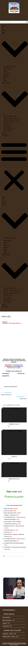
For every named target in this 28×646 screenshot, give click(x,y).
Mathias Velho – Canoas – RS (10, 636)
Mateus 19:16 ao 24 (14, 478)
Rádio (5, 78)
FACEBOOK (9, 366)
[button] (14, 166)
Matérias (5, 76)
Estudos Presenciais (9, 66)
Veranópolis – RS (8, 128)
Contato (3, 133)
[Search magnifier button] (27, 22)
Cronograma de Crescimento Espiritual (13, 543)
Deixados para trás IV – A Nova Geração (14, 526)
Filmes (5, 71)
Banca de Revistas (8, 508)
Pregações (6, 73)
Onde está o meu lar (9, 530)
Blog (2, 28)
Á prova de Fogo (8, 510)
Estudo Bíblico (7, 68)
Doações (4, 30)
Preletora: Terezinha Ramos (10, 386)
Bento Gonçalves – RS (9, 116)
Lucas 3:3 (14, 456)
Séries (5, 80)
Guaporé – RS (7, 123)
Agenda (3, 25)
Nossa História (7, 130)
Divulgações (4, 135)
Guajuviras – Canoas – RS (9, 633)
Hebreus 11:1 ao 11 (14, 424)
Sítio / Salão (6, 125)
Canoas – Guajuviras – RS (11, 121)
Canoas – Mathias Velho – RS (11, 118)
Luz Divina (6, 532)
